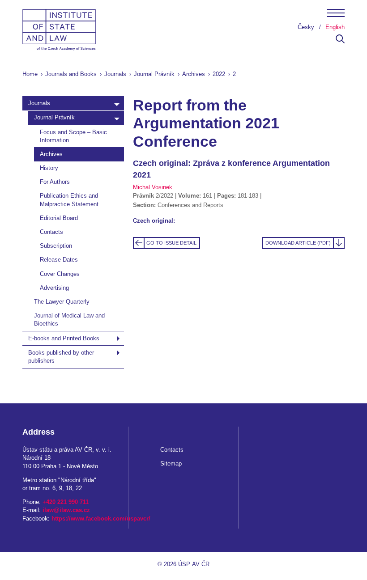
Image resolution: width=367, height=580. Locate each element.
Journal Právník (154, 74)
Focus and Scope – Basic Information (73, 136)
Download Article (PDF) (298, 243)
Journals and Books (71, 74)
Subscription (56, 245)
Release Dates (59, 259)
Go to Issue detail (171, 243)
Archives (193, 74)
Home (30, 74)
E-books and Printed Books (63, 338)
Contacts (51, 232)
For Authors (55, 181)
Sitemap (171, 463)
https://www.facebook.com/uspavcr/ (100, 518)
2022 (219, 74)
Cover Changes (60, 274)
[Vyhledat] (340, 41)
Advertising (54, 287)
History (49, 168)
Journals (115, 74)
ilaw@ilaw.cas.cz (66, 510)
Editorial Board (59, 218)
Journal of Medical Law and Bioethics (69, 319)
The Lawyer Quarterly (62, 301)
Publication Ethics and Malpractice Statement (69, 199)
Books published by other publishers (61, 356)
